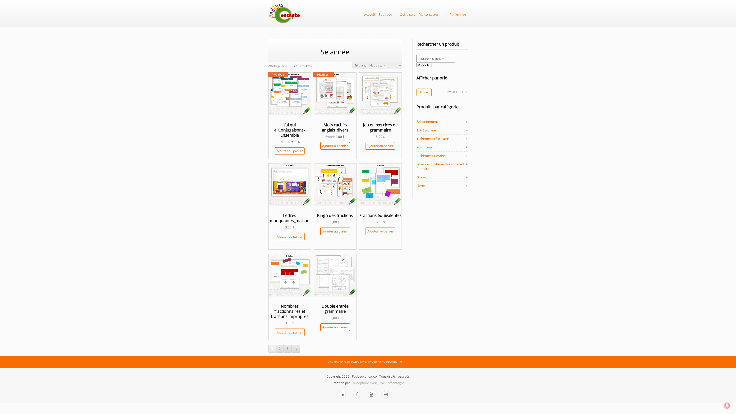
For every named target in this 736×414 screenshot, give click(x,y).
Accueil (369, 14)
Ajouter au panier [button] (290, 151)
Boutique (385, 14)
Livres (421, 185)
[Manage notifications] (727, 405)
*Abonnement (427, 121)
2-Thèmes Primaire (430, 156)
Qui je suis (407, 14)
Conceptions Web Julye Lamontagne (378, 383)
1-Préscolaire (426, 130)
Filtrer (424, 92)
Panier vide (458, 14)
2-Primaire (424, 147)
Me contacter (429, 14)
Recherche (424, 65)
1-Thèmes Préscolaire (432, 138)
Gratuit (421, 177)
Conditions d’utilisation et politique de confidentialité (365, 362)
